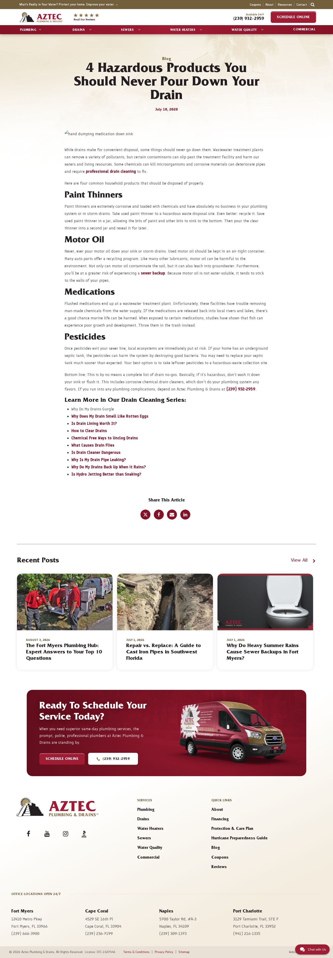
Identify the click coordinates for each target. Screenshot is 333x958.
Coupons (255, 5)
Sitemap (184, 952)
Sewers (127, 30)
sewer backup (152, 273)
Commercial (304, 29)
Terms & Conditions (136, 952)
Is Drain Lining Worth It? (94, 423)
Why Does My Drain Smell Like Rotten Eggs (109, 416)
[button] (113, 759)
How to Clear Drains (89, 430)
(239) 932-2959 (240, 389)
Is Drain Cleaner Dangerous (96, 452)
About (269, 5)
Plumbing (28, 30)
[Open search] (312, 4)
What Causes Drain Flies (92, 445)
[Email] (172, 515)
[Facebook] (159, 515)
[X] (145, 515)
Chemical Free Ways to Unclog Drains (104, 438)
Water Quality (244, 30)
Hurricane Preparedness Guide (239, 839)
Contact (302, 5)
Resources (285, 5)
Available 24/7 (255, 14)
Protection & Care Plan (232, 829)
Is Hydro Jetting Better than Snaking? (106, 474)
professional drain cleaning (111, 171)
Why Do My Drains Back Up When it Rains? (108, 467)
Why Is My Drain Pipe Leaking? (98, 459)
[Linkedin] (185, 515)
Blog (215, 848)
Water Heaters (182, 30)
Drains (78, 30)
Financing (220, 820)
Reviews (219, 867)
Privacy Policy (164, 952)
